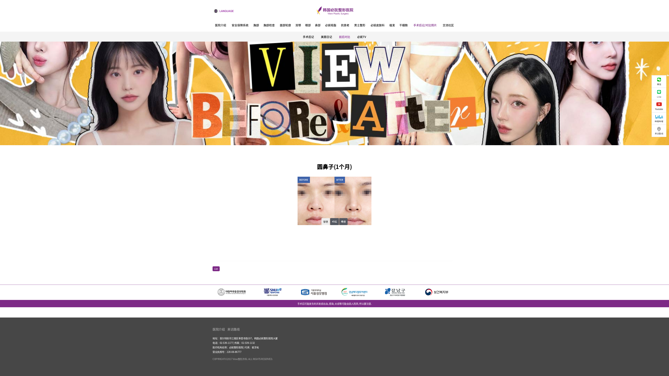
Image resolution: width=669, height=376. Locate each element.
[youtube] (660, 106)
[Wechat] (660, 81)
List (216, 268)
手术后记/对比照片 (425, 25)
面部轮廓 (285, 25)
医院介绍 (220, 25)
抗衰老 (345, 25)
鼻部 (318, 25)
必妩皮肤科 (378, 25)
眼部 (308, 25)
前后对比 (344, 37)
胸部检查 (269, 25)
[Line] (660, 94)
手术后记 (308, 37)
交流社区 (448, 25)
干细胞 (403, 25)
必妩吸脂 (330, 25)
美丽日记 (326, 37)
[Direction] (660, 131)
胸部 (256, 25)
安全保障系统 (240, 25)
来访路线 (233, 329)
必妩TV (361, 37)
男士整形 (359, 25)
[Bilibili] (660, 118)
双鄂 (298, 25)
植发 (392, 25)
